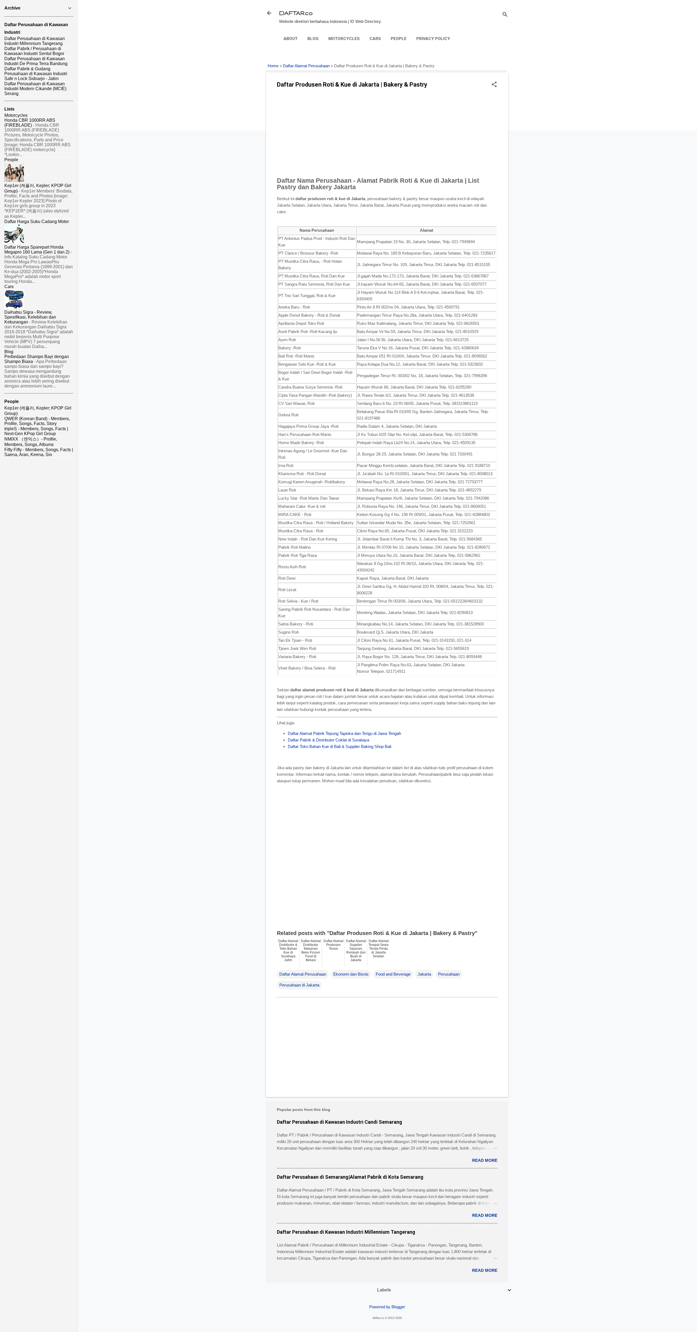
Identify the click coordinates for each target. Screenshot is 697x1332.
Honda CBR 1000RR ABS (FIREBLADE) (29, 122)
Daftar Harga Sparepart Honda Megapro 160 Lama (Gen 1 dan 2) (36, 249)
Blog (313, 38)
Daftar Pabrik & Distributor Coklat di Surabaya (328, 740)
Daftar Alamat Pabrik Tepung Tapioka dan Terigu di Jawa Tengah (344, 733)
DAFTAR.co (296, 13)
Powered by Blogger (387, 1306)
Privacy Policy (433, 38)
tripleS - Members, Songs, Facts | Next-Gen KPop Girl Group (36, 431)
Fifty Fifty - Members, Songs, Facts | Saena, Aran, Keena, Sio (38, 452)
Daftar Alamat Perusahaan (306, 66)
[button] (494, 84)
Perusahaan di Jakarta (299, 985)
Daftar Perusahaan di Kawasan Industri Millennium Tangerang (346, 1232)
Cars (375, 38)
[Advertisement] (387, 134)
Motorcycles (344, 38)
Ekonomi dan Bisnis (351, 974)
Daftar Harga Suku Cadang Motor (36, 221)
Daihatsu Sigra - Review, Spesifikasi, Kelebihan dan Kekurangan (30, 317)
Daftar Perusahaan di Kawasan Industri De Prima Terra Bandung (36, 61)
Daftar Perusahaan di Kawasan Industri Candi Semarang (339, 1122)
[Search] (505, 15)
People (398, 38)
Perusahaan (449, 974)
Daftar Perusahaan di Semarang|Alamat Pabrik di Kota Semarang (350, 1177)
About (290, 38)
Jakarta (424, 974)
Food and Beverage (393, 974)
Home (273, 66)
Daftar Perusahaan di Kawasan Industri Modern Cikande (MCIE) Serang (35, 88)
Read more (484, 1160)
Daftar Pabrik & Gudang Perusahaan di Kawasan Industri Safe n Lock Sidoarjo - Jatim (35, 73)
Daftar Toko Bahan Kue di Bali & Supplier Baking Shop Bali (339, 746)
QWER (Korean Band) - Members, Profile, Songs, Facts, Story (37, 421)
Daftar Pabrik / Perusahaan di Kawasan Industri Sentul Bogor (34, 51)
